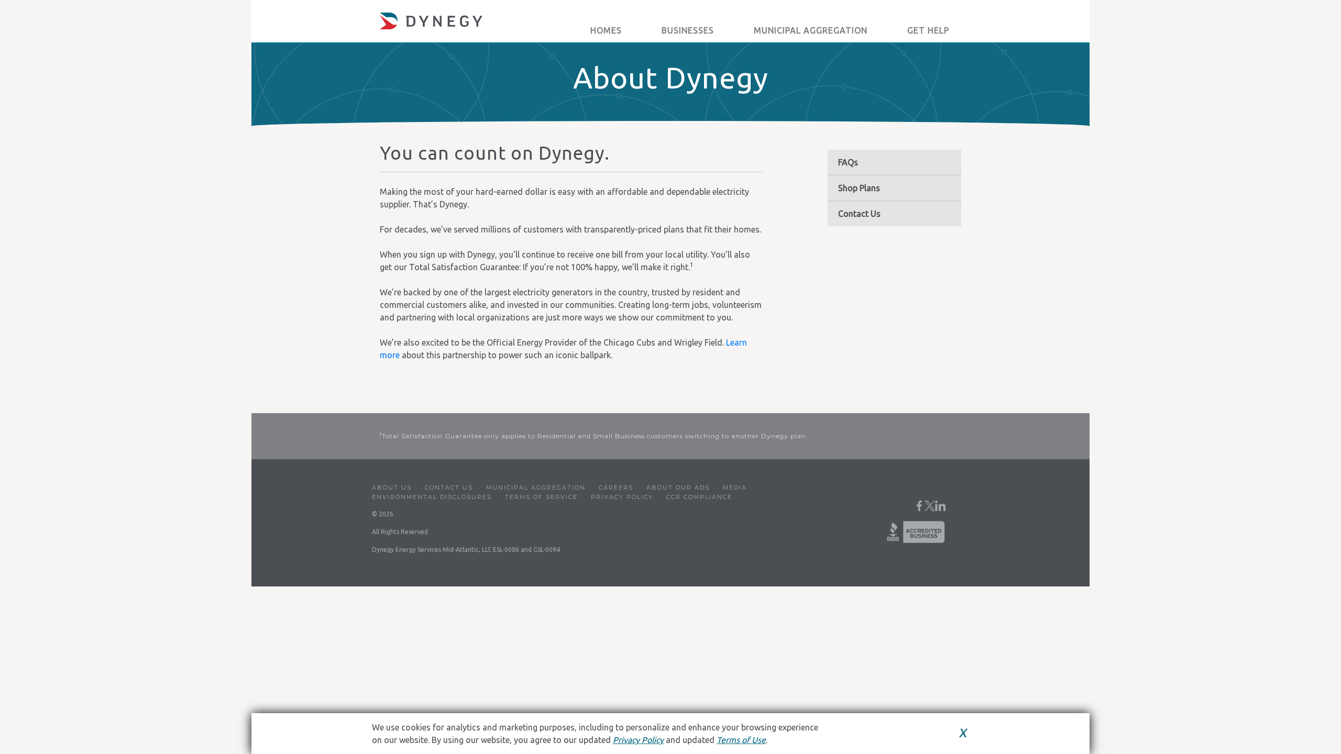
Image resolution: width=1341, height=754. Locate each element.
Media (735, 487)
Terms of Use (741, 740)
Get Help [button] (928, 30)
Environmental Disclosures (432, 497)
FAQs (848, 162)
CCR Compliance (699, 497)
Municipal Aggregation (536, 487)
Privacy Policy (622, 497)
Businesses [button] (688, 30)
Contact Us (859, 213)
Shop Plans (859, 188)
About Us (392, 487)
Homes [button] (606, 30)
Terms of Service (541, 497)
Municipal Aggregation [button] (810, 30)
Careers (616, 487)
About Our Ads (678, 487)
